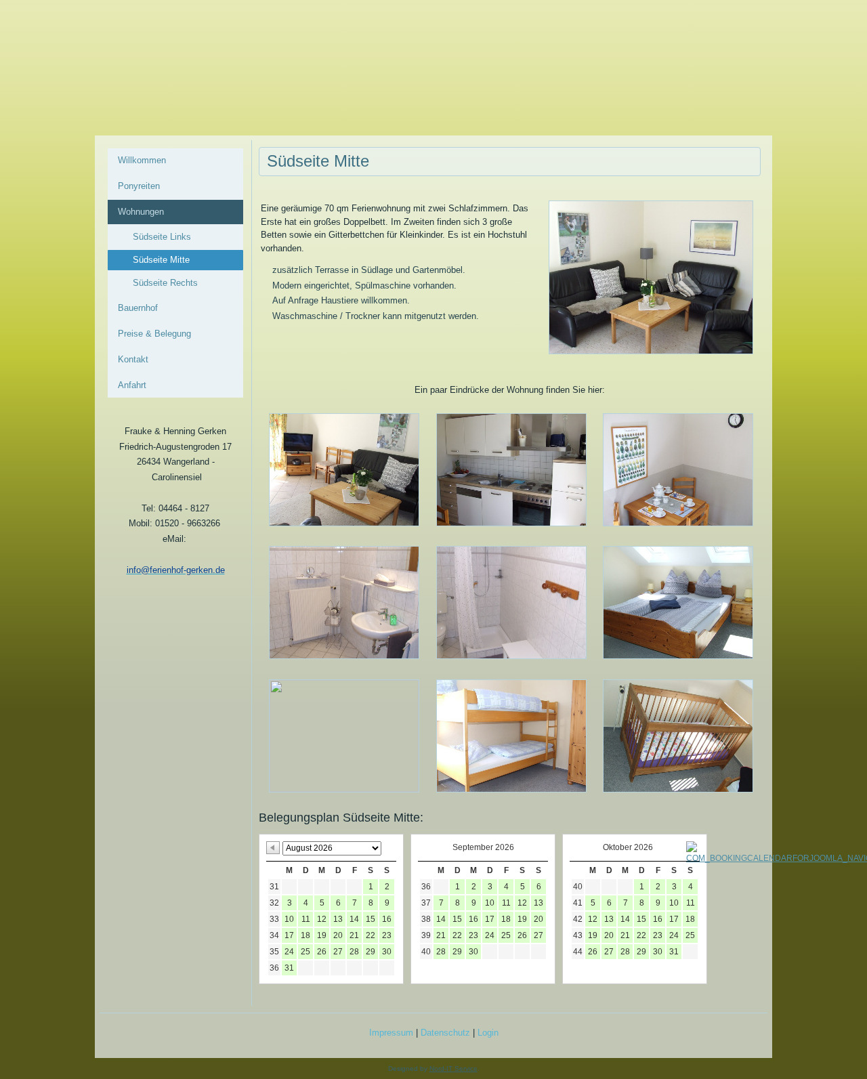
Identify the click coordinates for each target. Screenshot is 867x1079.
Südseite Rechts (165, 283)
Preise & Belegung (154, 334)
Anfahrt (132, 385)
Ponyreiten (139, 186)
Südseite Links (162, 237)
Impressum (391, 1033)
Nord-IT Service (453, 1068)
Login (488, 1033)
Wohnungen (141, 212)
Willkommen (142, 160)
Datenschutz (445, 1033)
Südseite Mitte (161, 260)
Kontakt (133, 359)
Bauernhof (138, 308)
